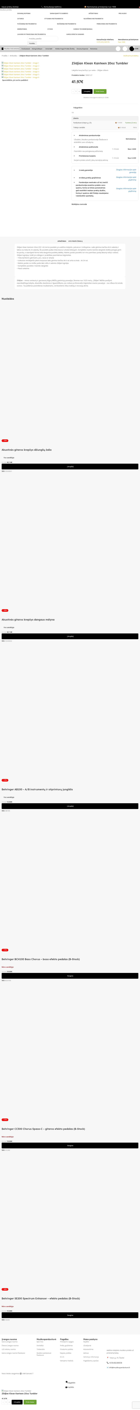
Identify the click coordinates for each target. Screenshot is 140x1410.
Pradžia (4, 55)
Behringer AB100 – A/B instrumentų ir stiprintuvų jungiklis (37, 789)
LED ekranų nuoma (9, 1349)
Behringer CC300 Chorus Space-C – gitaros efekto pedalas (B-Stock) (43, 1128)
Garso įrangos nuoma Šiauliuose (13, 1353)
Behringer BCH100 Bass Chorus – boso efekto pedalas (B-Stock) (41, 959)
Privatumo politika (66, 1349)
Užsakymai (87, 1345)
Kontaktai (40, 1345)
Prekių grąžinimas (66, 1345)
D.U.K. (62, 1357)
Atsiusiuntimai (88, 1349)
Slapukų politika (65, 1353)
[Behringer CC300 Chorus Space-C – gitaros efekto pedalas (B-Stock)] (70, 1050)
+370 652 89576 (103, 42)
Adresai (86, 1353)
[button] (70, 466)
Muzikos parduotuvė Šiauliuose (44, 1354)
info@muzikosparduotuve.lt (119, 1367)
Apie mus (40, 1342)
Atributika (13, 55)
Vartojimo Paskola (66, 1361)
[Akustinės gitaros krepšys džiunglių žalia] (70, 371)
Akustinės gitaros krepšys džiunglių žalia (26, 449)
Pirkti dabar (100, 91)
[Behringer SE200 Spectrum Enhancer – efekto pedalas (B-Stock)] (70, 1219)
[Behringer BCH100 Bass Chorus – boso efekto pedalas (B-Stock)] (70, 880)
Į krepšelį (87, 91)
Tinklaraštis (41, 1349)
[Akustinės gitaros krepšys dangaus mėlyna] (70, 540)
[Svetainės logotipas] (13, 41)
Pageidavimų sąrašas (91, 1361)
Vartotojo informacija (91, 1357)
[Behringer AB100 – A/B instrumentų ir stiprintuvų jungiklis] (70, 710)
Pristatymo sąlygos (67, 1342)
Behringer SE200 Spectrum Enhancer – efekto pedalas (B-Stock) (41, 1298)
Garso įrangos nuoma (9, 1342)
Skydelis (86, 1342)
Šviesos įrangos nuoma (10, 1345)
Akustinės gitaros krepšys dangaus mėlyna (28, 619)
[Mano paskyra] (118, 49)
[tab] (62, 241)
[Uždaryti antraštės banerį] (3, 3)
